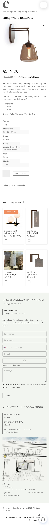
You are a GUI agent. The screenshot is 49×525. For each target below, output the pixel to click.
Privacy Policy (41, 384)
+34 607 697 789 (11, 310)
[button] (43, 25)
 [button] (7, 240)
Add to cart (21, 173)
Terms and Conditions (38, 520)
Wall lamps (18, 11)
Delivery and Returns (13, 517)
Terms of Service (11, 387)
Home (4, 11)
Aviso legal (28, 517)
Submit (8, 395)
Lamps (10, 11)
